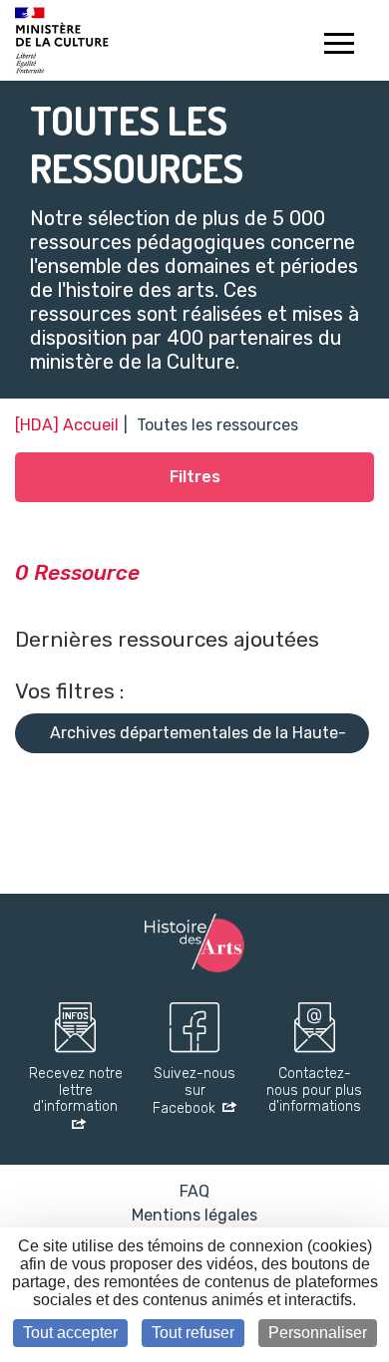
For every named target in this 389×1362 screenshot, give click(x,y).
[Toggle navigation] (338, 46)
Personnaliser (317, 1332)
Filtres (195, 476)
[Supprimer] (132, 773)
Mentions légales (194, 1215)
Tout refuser (193, 1332)
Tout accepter (70, 1332)
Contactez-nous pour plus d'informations (314, 1091)
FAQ (194, 1191)
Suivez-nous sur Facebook (194, 1092)
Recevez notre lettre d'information (76, 1091)
